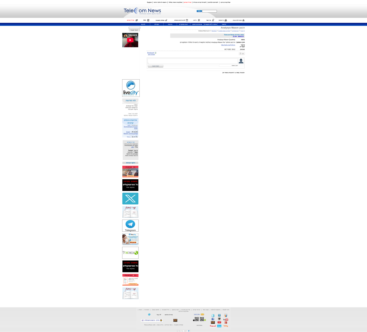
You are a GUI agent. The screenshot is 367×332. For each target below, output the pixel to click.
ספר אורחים (168, 325)
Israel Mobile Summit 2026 (131, 130)
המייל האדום (187, 2)
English (149, 2)
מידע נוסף (160, 325)
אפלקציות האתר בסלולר (175, 2)
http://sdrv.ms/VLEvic (228, 45)
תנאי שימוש (175, 309)
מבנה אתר (206, 309)
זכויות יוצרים (196, 309)
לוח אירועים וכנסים (179, 20)
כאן (132, 145)
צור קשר (208, 20)
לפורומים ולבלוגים (213, 2)
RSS (144, 20)
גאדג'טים (199, 325)
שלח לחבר (197, 314)
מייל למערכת (165, 309)
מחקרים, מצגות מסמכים (224, 31)
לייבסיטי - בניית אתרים (182, 330)
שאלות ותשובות (178, 325)
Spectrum (214, 31)
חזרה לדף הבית (237, 20)
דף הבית (243, 31)
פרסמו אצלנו (156, 309)
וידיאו (195, 20)
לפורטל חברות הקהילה (199, 2)
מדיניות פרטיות (185, 309)
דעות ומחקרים (235, 31)
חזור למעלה (225, 309)
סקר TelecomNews (149, 325)
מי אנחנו (221, 20)
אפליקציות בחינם (183, 311)
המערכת (146, 309)
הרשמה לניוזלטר (215, 309)
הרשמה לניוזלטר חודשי (160, 2)
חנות (140, 309)
